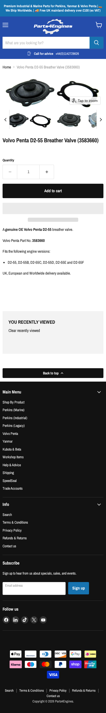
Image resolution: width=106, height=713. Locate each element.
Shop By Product (13, 402)
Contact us (9, 545)
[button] (28, 119)
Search (7, 514)
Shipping (8, 472)
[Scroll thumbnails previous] (5, 119)
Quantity (8, 160)
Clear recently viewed (24, 330)
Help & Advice (12, 464)
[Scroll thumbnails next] (100, 119)
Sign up (78, 588)
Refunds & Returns (15, 537)
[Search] (96, 43)
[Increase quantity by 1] (47, 172)
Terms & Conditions (15, 522)
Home (7, 67)
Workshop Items (13, 456)
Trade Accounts (13, 488)
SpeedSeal (10, 480)
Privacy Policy (12, 530)
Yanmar (8, 441)
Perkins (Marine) (13, 409)
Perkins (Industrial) (15, 417)
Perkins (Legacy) (14, 425)
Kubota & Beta (12, 449)
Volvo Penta (10, 433)
